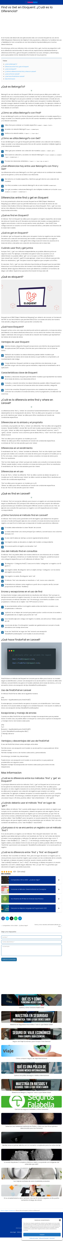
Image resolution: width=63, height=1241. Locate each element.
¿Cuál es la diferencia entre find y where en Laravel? (20, 71)
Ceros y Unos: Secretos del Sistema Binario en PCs (47, 925)
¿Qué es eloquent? (10, 69)
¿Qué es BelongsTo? (11, 64)
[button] (60, 1220)
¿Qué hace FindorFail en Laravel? (15, 76)
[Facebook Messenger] (7, 918)
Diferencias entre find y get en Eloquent (17, 66)
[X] (11, 918)
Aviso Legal (52, 1238)
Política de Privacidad (44, 1238)
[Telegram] (20, 918)
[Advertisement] (31, 24)
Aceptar (42, 1234)
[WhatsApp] (16, 918)
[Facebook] (3, 918)
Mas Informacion (10, 79)
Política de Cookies (34, 1238)
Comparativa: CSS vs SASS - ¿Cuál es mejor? (15, 925)
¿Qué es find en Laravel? (12, 74)
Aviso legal (13, 1232)
